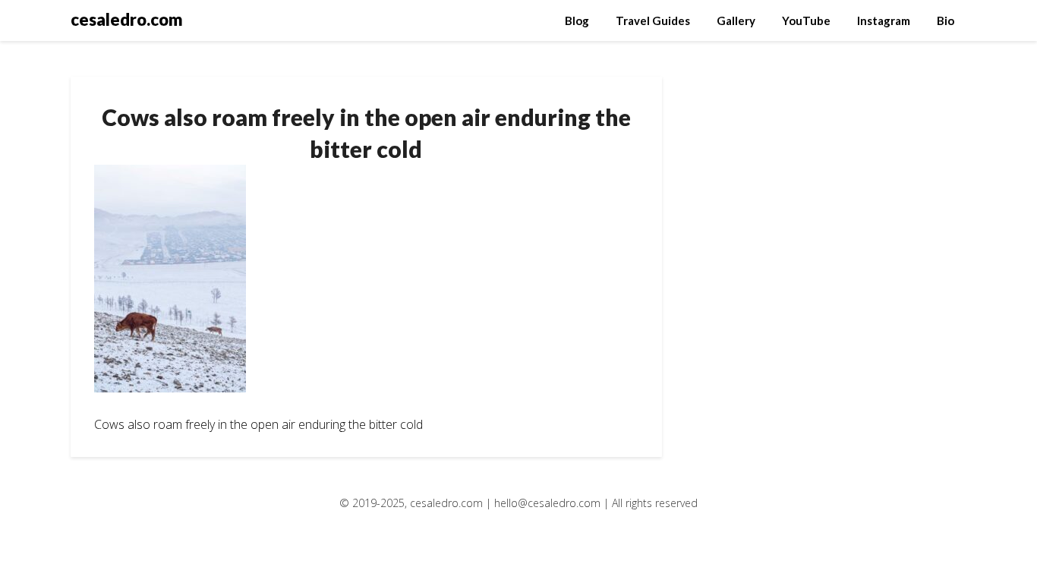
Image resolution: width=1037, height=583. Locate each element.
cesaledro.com (127, 19)
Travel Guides (653, 20)
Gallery (736, 20)
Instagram (883, 20)
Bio (945, 20)
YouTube (806, 20)
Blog (577, 20)
